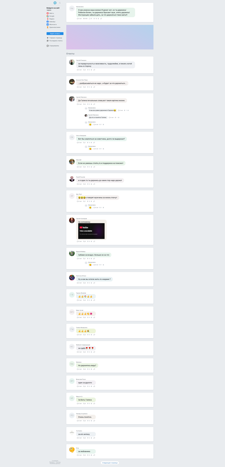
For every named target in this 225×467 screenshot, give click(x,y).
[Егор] (72, 450)
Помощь (58, 462)
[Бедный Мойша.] (72, 253)
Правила (52, 462)
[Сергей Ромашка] (72, 62)
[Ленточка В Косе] (72, 277)
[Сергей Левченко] (72, 99)
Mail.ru (51, 13)
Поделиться (101, 18)
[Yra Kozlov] (72, 432)
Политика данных (55, 463)
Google (51, 16)
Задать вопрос (55, 33)
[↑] (94, 18)
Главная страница (55, 38)
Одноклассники (54, 27)
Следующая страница (110, 463)
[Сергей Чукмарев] (72, 220)
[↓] (98, 18)
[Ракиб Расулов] (72, 179)
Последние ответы (55, 41)
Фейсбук (52, 22)
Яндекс (51, 19)
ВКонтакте (53, 24)
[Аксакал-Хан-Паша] (72, 82)
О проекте (55, 460)
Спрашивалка (54, 46)
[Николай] (72, 161)
